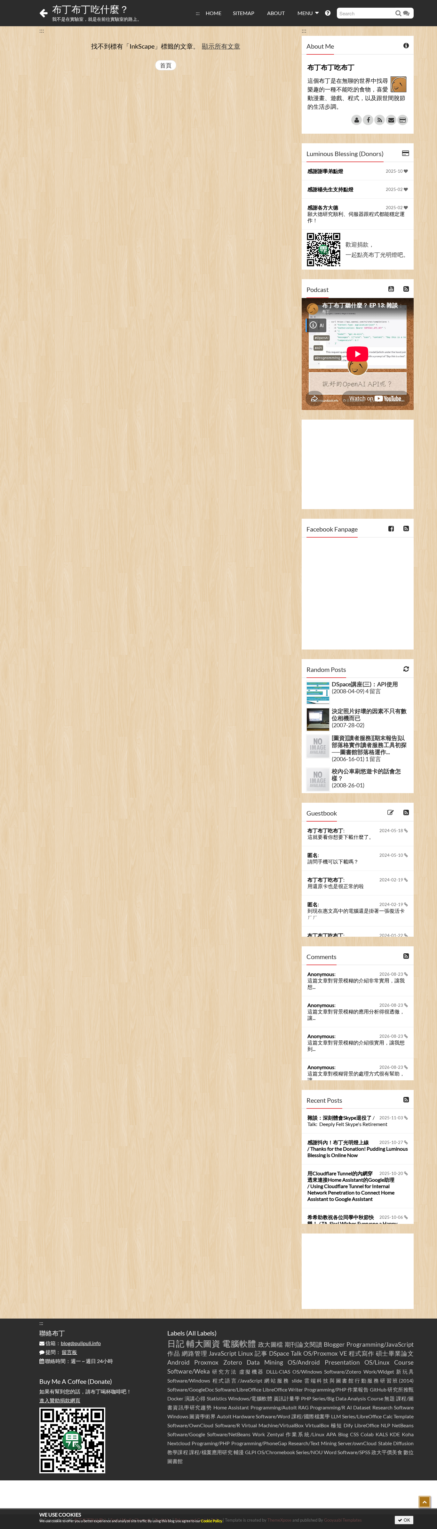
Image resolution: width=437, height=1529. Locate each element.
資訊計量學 (287, 1398)
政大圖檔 (270, 1344)
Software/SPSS (354, 1452)
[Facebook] (368, 120)
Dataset (362, 1407)
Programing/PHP (211, 1443)
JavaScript (222, 1353)
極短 (336, 1425)
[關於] (356, 120)
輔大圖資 (203, 1343)
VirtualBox (317, 1425)
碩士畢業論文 (395, 1353)
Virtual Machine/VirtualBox (273, 1425)
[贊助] (402, 120)
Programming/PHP (325, 1389)
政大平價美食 (386, 1452)
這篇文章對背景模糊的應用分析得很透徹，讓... (356, 1014)
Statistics (217, 1398)
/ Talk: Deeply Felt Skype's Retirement (347, 1121)
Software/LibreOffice (238, 1389)
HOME (213, 13)
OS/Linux (377, 1362)
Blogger (334, 1344)
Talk (296, 1353)
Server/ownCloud (357, 1443)
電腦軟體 (239, 1343)
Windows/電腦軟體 (250, 1398)
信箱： (72, 1343)
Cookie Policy (211, 1521)
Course (404, 1362)
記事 (261, 1353)
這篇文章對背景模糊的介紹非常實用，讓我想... (356, 983)
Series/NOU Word (316, 1452)
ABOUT (276, 13)
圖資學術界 (202, 1416)
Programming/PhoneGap (259, 1443)
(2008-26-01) (348, 785)
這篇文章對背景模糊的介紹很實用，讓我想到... (356, 1045)
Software (404, 1407)
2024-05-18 (391, 830)
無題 (389, 1398)
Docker (175, 1398)
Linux (245, 1353)
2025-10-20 (391, 1173)
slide (297, 1380)
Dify (348, 1425)
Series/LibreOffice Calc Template (378, 1416)
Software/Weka (188, 1371)
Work (258, 1434)
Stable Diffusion (396, 1443)
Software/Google (186, 1434)
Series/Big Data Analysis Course (347, 1398)
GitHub (378, 1389)
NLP (385, 1425)
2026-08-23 (391, 974)
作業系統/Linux (305, 1434)
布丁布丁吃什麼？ (90, 9)
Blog (343, 1434)
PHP (306, 1398)
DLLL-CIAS (278, 1371)
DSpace (279, 1353)
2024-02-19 (391, 879)
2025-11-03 (391, 1117)
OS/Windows (307, 1371)
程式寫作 (361, 1353)
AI (349, 1407)
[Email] (391, 120)
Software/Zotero (342, 1371)
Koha (408, 1434)
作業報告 (358, 1389)
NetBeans (403, 1425)
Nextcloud (178, 1443)
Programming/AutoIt (273, 1407)
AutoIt (224, 1416)
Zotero (232, 1362)
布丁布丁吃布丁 (325, 830)
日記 (175, 1343)
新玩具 (405, 1371)
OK (406, 1520)
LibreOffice (366, 1425)
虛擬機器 (251, 1371)
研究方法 (224, 1371)
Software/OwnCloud (190, 1425)
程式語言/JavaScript (237, 1380)
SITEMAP (243, 13)
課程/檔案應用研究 (211, 1452)
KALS (382, 1434)
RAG (303, 1407)
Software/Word (273, 1416)
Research (382, 1407)
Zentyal (275, 1434)
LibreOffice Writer (283, 1389)
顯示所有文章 (221, 46)
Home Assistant (231, 1407)
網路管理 (194, 1353)
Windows (177, 1416)
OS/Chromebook (276, 1452)
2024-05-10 (391, 855)
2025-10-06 (391, 1217)
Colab (367, 1434)
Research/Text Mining (312, 1443)
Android (178, 1362)
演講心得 (195, 1398)
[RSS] (379, 120)
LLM (336, 1416)
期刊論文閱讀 (303, 1344)
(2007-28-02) (348, 725)
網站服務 (277, 1380)
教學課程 (177, 1452)
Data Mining (265, 1362)
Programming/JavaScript (380, 1344)
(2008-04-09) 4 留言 (356, 691)
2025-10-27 (391, 1142)
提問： (60, 1352)
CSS (354, 1434)
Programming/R (327, 1407)
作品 (173, 1353)
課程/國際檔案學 (310, 1416)
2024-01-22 (391, 935)
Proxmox (206, 1362)
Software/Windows (188, 1380)
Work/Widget (378, 1371)
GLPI (250, 1452)
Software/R (227, 1425)
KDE (395, 1434)
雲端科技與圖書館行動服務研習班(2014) (359, 1380)
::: (198, 13)
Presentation (342, 1362)
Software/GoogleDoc (190, 1389)
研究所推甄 (400, 1389)
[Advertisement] (358, 464)
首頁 (165, 65)
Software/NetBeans (228, 1434)
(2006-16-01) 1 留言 (356, 758)
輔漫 (239, 1452)
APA (331, 1434)
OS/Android (304, 1362)
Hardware (244, 1416)
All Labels (201, 1333)
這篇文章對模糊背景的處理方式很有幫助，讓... (356, 1076)
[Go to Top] (424, 1502)
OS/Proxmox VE (325, 1353)
